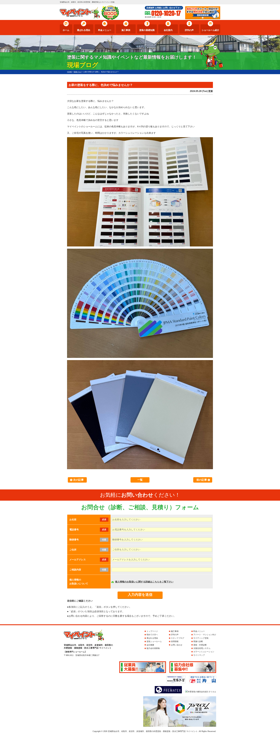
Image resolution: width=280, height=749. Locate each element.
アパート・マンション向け (204, 634)
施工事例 (125, 30)
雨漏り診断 (198, 641)
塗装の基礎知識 (147, 30)
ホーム (66, 30)
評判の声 (189, 30)
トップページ (152, 631)
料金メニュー (104, 30)
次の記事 (78, 479)
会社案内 (168, 30)
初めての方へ (152, 634)
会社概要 (150, 645)
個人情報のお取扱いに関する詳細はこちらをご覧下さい (144, 581)
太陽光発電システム (201, 648)
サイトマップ (199, 655)
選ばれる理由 (83, 30)
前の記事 (201, 479)
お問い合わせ (176, 645)
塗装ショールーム (154, 641)
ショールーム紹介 (210, 30)
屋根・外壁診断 (200, 645)
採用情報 (174, 641)
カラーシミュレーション (203, 652)
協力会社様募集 (153, 648)
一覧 (140, 479)
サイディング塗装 (201, 638)
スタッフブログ (177, 638)
